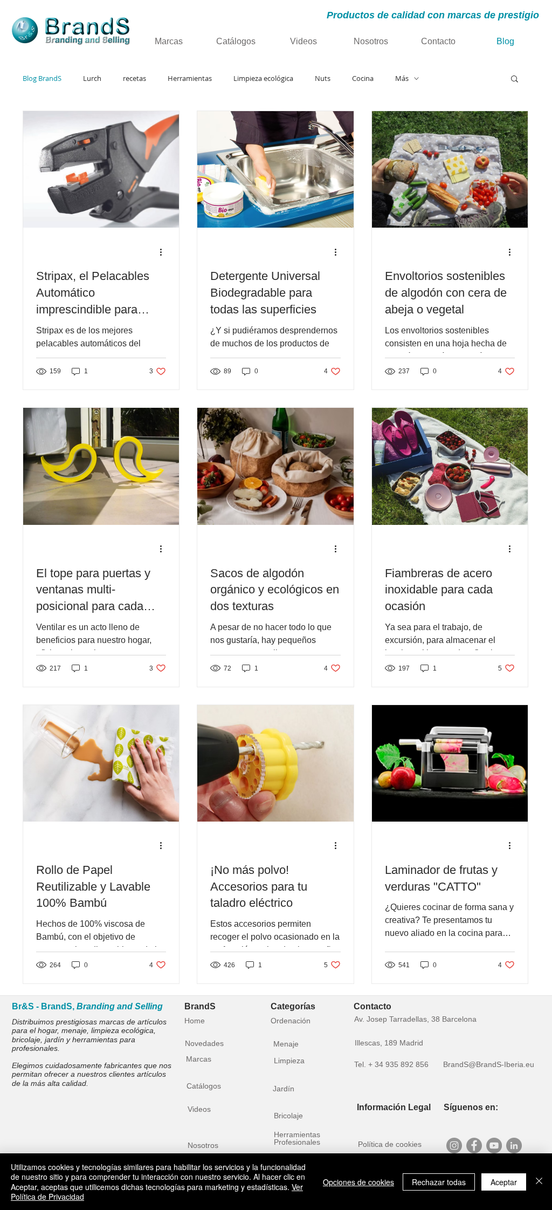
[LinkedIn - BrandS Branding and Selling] (514, 1145)
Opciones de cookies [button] (358, 1182)
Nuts (322, 78)
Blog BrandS (42, 78)
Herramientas (190, 78)
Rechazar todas (439, 1182)
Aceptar (504, 1182)
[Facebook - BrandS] (474, 1145)
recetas (134, 78)
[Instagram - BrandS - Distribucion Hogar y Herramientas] (454, 1145)
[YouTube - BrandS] (494, 1145)
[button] (514, 79)
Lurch (92, 78)
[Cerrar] (539, 1181)
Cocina (363, 78)
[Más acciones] (164, 251)
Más (402, 78)
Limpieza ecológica (263, 78)
